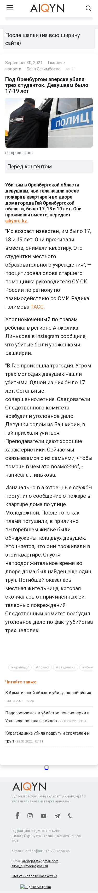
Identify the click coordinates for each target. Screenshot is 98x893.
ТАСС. (37, 307)
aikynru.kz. (16, 221)
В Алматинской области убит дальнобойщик (48, 692)
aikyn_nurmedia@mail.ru (29, 866)
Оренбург (21, 667)
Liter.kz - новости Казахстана (34, 876)
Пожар (44, 667)
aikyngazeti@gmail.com (40, 861)
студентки (67, 667)
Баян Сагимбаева (43, 68)
